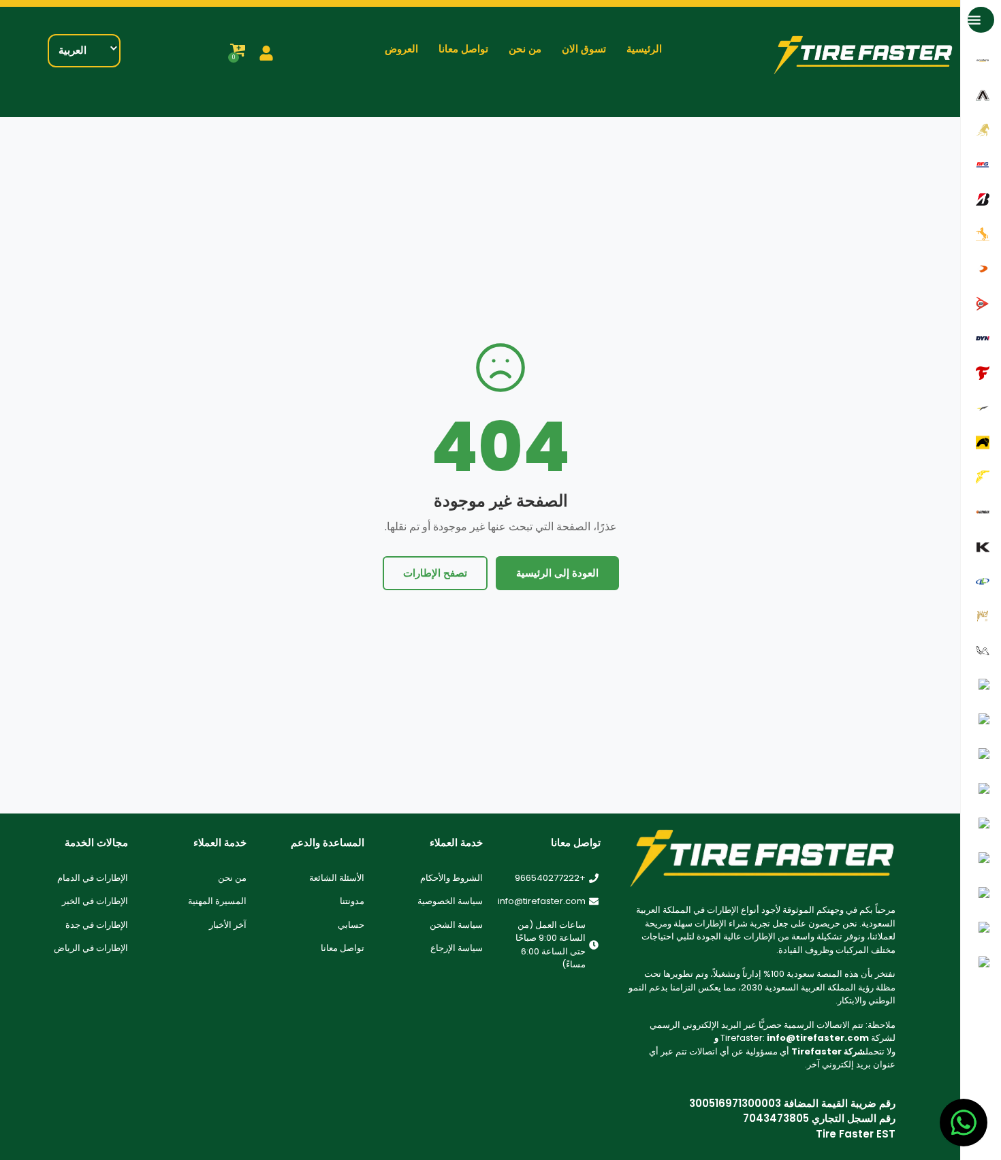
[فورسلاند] (981, 407)
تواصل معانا (463, 49)
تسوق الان (584, 49)
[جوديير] (981, 477)
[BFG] (981, 164)
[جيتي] (981, 442)
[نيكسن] (981, 685)
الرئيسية (644, 49)
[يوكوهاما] (981, 963)
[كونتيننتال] (981, 233)
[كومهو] (981, 546)
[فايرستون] (981, 372)
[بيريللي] (981, 720)
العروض (401, 49)
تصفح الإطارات (435, 573)
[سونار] (981, 824)
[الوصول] (981, 129)
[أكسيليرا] (981, 60)
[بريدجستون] (981, 199)
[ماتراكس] (981, 615)
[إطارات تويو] (981, 893)
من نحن (525, 49)
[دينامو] (981, 338)
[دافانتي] (981, 268)
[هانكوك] (981, 511)
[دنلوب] (981, 303)
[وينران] (981, 928)
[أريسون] (981, 95)
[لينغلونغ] (981, 581)
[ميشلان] (981, 650)
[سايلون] (981, 789)
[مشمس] (981, 858)
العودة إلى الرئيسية (557, 573)
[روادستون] (981, 754)
